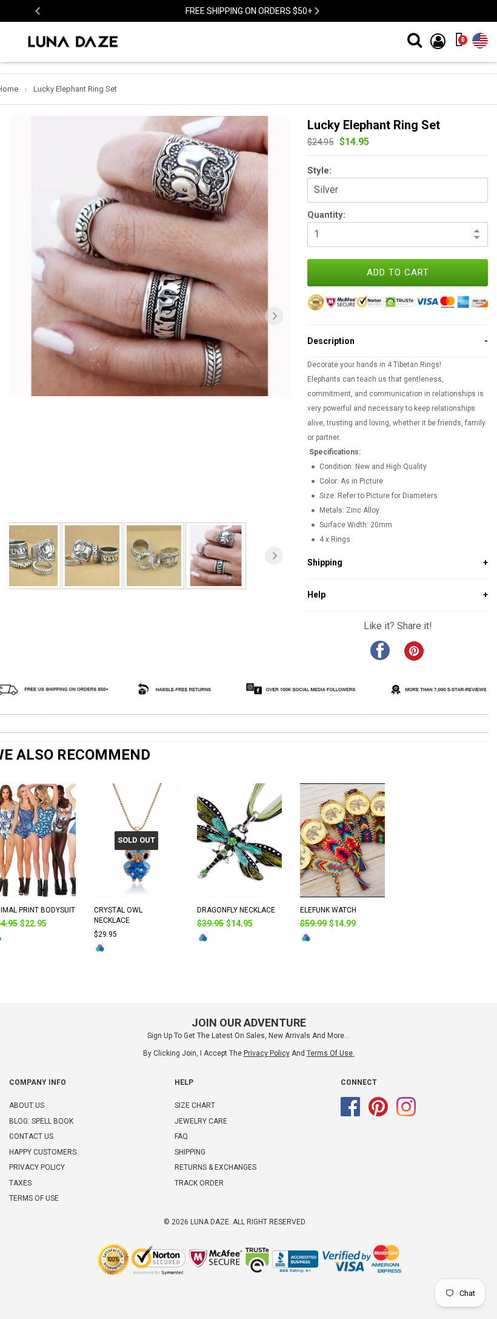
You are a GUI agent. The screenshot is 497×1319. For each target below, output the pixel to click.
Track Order (199, 1183)
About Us (26, 1105)
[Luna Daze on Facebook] (350, 1114)
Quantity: (326, 214)
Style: (319, 170)
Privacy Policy (37, 1167)
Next (316, 11)
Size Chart (195, 1105)
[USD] (480, 38)
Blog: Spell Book (41, 1121)
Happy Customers (42, 1152)
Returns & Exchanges (215, 1167)
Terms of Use (330, 1053)
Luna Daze (209, 1222)
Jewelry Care (201, 1121)
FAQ (181, 1136)
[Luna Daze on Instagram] (406, 1114)
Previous (38, 11)
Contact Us (31, 1136)
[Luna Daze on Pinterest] (378, 1114)
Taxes (20, 1183)
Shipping (190, 1152)
